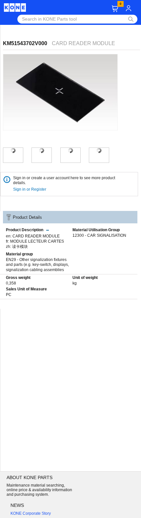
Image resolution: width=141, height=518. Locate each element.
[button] (115, 8)
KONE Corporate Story (30, 513)
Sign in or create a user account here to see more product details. (64, 180)
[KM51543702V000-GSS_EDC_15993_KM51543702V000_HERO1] (41, 150)
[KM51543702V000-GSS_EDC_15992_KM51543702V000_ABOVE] (99, 150)
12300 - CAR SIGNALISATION (99, 235)
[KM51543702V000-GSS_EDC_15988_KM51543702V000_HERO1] (13, 150)
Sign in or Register (30, 189)
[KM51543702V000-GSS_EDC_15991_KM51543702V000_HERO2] (70, 150)
